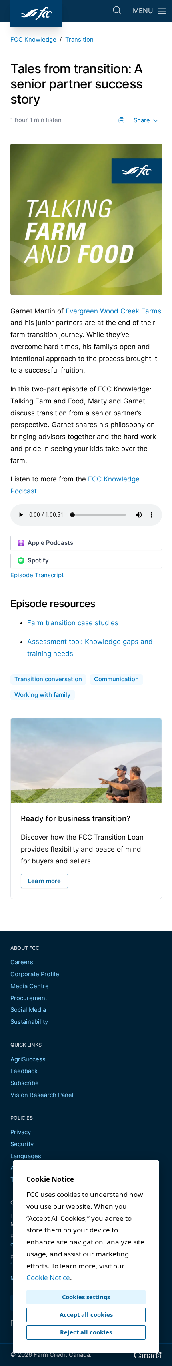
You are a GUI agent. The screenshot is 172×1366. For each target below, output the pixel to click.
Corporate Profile (34, 974)
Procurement (28, 998)
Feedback (24, 1071)
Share (142, 120)
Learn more (44, 881)
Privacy (20, 1132)
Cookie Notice (48, 1277)
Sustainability (29, 1021)
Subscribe (24, 1083)
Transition (79, 39)
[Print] (121, 120)
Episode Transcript (37, 575)
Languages (25, 1156)
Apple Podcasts (50, 542)
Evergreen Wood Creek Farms (113, 311)
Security (22, 1144)
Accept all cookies (86, 1314)
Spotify (38, 560)
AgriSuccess (28, 1059)
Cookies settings (86, 1297)
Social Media (28, 1009)
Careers (21, 962)
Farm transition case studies (72, 623)
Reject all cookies (86, 1332)
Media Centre (29, 986)
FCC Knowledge (33, 39)
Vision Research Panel (42, 1095)
